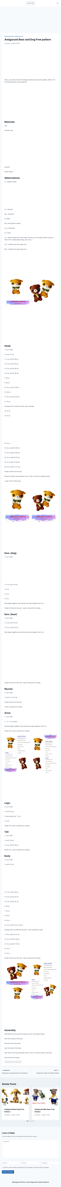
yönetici (8, 43)
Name (5, 1163)
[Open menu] (57, 3)
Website (44, 1163)
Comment (6, 1141)
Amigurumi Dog (19, 36)
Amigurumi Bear (9, 36)
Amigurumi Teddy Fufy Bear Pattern (47, 1072)
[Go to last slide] (4, 1104)
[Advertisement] (30, 17)
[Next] (56, 1104)
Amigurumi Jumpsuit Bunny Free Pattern (15, 1072)
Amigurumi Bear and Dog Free (13, 1061)
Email (24, 1163)
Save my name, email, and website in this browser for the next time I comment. (26, 1167)
